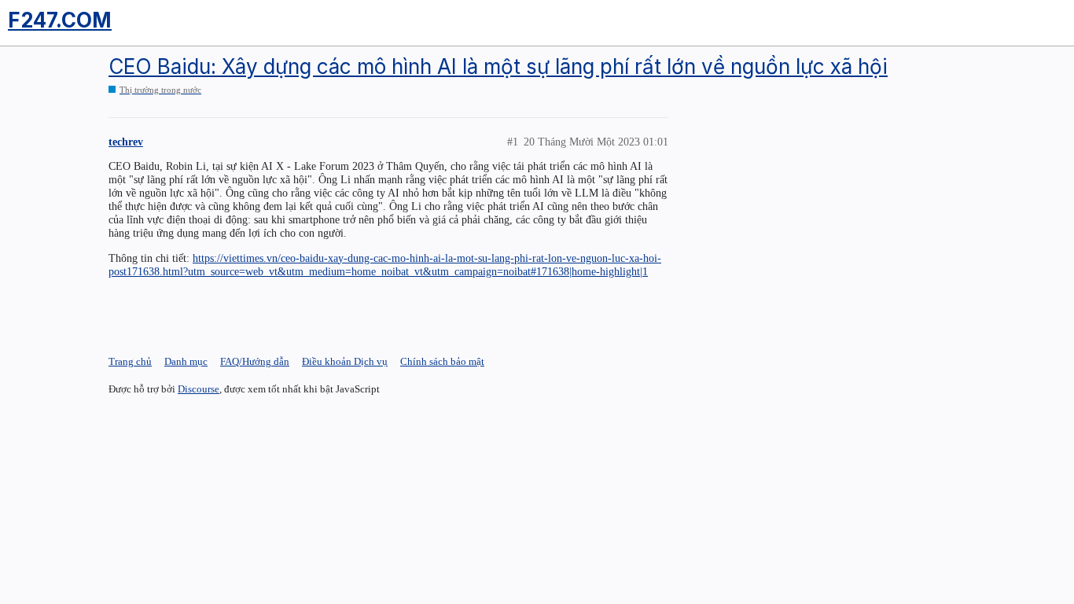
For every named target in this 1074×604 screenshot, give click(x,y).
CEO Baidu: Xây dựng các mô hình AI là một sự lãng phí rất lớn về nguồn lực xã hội (498, 66)
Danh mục (186, 361)
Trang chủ (130, 361)
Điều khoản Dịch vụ (345, 361)
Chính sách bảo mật (442, 361)
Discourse (198, 389)
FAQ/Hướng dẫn (254, 361)
